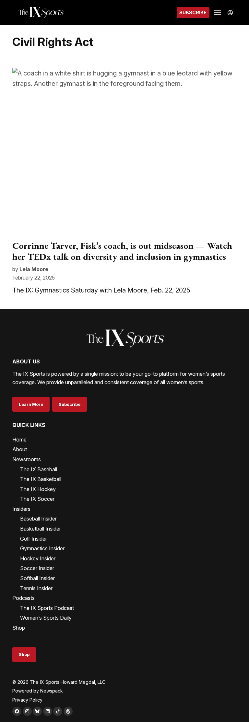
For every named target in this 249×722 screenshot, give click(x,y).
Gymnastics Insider (42, 548)
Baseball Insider (38, 518)
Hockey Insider (37, 558)
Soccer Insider (37, 568)
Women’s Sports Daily (46, 617)
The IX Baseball (38, 469)
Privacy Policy (27, 700)
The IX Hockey (38, 489)
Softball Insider (37, 578)
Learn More (31, 404)
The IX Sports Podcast (47, 608)
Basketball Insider (40, 528)
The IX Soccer (37, 499)
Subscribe (193, 12)
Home (19, 439)
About (19, 449)
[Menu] (218, 12)
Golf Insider (33, 538)
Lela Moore (33, 269)
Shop (18, 628)
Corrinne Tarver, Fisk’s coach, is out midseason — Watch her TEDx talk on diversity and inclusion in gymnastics (122, 251)
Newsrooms (26, 459)
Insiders (21, 509)
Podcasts (23, 598)
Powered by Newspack (37, 690)
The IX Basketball (40, 479)
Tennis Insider (36, 588)
